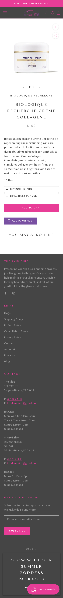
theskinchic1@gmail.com (22, 403)
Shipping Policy (13, 319)
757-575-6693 (14, 459)
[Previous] (23, 87)
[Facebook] (5, 293)
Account (9, 350)
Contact (9, 343)
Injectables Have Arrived (31, 3)
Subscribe (17, 531)
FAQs (7, 313)
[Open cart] (58, 13)
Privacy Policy (12, 337)
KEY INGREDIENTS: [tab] (21, 189)
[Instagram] (13, 293)
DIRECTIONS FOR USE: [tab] (23, 196)
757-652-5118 (14, 399)
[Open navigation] (5, 13)
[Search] (46, 12)
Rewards (9, 355)
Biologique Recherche (31, 96)
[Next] (39, 87)
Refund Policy (12, 325)
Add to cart (31, 208)
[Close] (56, 557)
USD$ (30, 549)
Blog (7, 362)
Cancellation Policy (16, 331)
